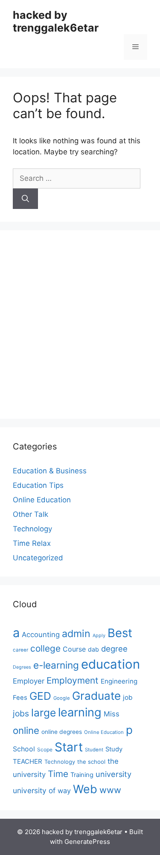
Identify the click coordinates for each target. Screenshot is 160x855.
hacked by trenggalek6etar (56, 21)
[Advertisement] (80, 323)
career (20, 650)
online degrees (61, 731)
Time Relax (32, 543)
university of (34, 790)
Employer (28, 681)
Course (74, 649)
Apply (99, 635)
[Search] (25, 198)
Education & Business (50, 471)
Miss (111, 714)
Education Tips (38, 485)
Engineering (119, 681)
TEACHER (27, 761)
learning (80, 712)
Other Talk (30, 514)
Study (113, 749)
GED (40, 696)
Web (85, 789)
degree (114, 648)
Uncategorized (38, 558)
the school (91, 761)
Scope (44, 749)
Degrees (22, 667)
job (128, 697)
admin (76, 633)
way (64, 790)
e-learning (56, 665)
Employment (73, 680)
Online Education (42, 500)
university (113, 774)
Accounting (41, 634)
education (110, 664)
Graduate (96, 695)
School (24, 749)
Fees (20, 697)
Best (120, 633)
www (110, 790)
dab (93, 649)
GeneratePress (87, 842)
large (43, 712)
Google (61, 698)
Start (69, 747)
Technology (32, 529)
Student (94, 750)
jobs (21, 713)
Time (58, 773)
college (45, 648)
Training (81, 775)
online (26, 730)
